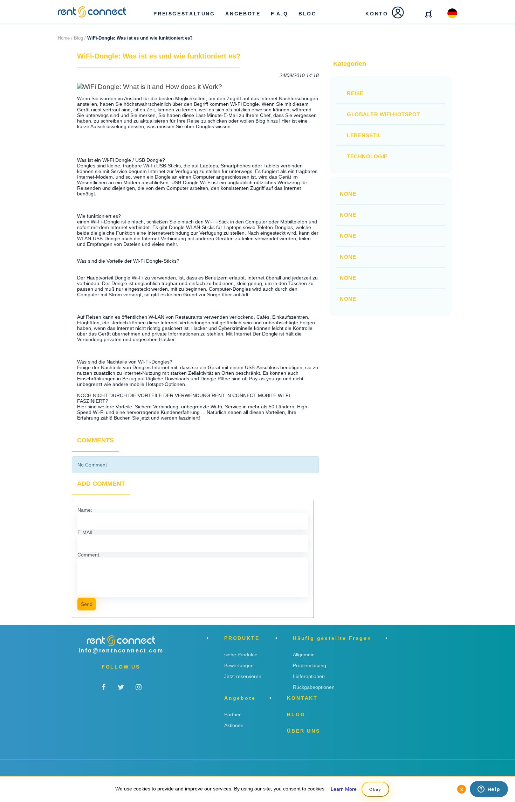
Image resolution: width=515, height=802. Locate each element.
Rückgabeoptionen (314, 687)
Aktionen (233, 725)
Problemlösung (309, 665)
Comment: (89, 555)
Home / (65, 38)
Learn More (344, 789)
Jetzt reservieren (242, 676)
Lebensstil (364, 135)
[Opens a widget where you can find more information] (488, 789)
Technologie (367, 156)
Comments (95, 440)
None (348, 194)
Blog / (80, 38)
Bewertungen (239, 665)
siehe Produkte (241, 654)
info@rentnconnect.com (121, 651)
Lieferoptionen (309, 676)
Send (86, 604)
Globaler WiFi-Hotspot (383, 114)
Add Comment (101, 483)
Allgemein (304, 654)
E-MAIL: (86, 532)
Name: (84, 510)
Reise (355, 93)
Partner (232, 714)
